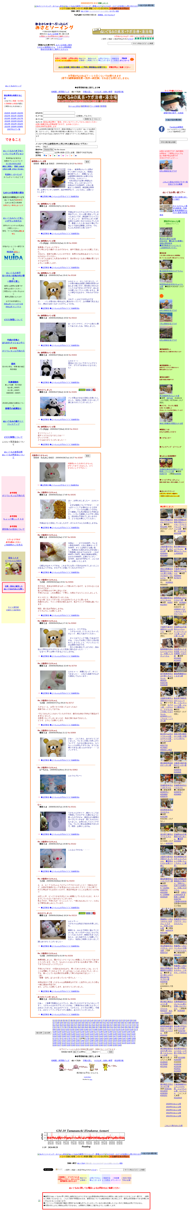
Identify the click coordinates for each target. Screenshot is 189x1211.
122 (72, 1032)
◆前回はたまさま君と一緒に (166, 863)
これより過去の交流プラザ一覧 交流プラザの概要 (175, 183)
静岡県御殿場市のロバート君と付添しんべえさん (166, 1029)
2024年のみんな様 (173, 1107)
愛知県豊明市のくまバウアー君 (166, 880)
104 (76, 1029)
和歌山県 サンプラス (13, 307)
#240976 (177, 770)
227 (59, 1045)
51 (54, 1025)
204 (119, 1041)
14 (92, 1020)
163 (96, 1036)
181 (96, 1038)
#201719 (164, 745)
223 (123, 1043)
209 (59, 1043)
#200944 (177, 576)
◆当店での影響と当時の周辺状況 (171, 242)
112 (113, 1029)
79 (69, 1027)
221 (114, 1043)
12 (84, 1020)
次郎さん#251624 (180, 893)
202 (110, 1041)
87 (97, 1027)
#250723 (164, 953)
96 (130, 1027)
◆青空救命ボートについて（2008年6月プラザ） (170, 246)
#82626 (163, 680)
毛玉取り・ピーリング (13, 174)
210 (63, 1043)
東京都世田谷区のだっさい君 (166, 764)
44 (115, 1023)
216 (91, 1043)
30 (65, 1023)
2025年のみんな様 (173, 1104)
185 (115, 1038)
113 (117, 1029)
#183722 (164, 890)
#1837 (170, 602)
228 (63, 1045)
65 (104, 1025)
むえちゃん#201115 (166, 1008)
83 (83, 1027)
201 (105, 1041)
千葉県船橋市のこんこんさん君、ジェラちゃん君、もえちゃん (180, 1088)
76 (58, 1027)
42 (108, 1023)
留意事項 (84, 106)
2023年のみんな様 (173, 1110)
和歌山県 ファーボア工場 (13, 304)
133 (123, 1032)
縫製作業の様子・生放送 (173, 113)
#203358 (164, 892)
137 (59, 1034)
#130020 (164, 1062)
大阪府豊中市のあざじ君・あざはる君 (166, 549)
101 (62, 1029)
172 (54, 1038)
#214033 (164, 1091)
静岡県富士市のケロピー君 (180, 599)
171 (133, 1036)
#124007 (177, 660)
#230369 (181, 1011)
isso (91, 1079)
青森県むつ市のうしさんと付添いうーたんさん (180, 948)
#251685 (164, 933)
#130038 (177, 1064)
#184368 (177, 1060)
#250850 (164, 794)
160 (82, 1036)
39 (97, 1023)
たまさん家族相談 (64, 47)
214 (82, 1043)
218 (100, 1043)
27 (54, 1023)
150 (119, 1034)
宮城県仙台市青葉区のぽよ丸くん (180, 836)
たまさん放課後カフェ (46, 47)
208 (54, 1043)
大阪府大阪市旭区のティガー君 (180, 764)
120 (63, 1032)
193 (68, 1041)
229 (68, 1045)
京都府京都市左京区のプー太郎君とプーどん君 (171, 470)
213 (77, 1043)
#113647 (163, 605)
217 (96, 1043)
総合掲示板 (119, 92)
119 (59, 1032)
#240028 (164, 897)
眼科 (13, 364)
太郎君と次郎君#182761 (179, 897)
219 (105, 1043)
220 (110, 1043)
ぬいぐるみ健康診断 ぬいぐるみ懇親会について (13, 455)
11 (81, 1020)
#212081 (164, 527)
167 (114, 1036)
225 (133, 1043)
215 (86, 1043)
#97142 (170, 398)
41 (104, 1023)
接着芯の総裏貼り (13, 408)
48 (130, 1023)
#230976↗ (164, 792)
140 (73, 1034)
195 (77, 1041)
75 (54, 1027)
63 (97, 1025)
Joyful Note (87, 1077)
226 (54, 1045)
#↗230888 (164, 895)
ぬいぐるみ (84, 11)
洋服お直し (87, 92)
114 (122, 1029)
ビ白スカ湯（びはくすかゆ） (13, 169)
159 (77, 1036)
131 (114, 1032)
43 (112, 1023)
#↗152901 (164, 888)
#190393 (164, 1093)
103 (72, 1029)
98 (137, 1027)
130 (109, 1032)
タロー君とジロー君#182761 (166, 975)
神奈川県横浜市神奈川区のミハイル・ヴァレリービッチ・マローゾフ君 (180, 524)
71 (126, 1025)
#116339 (163, 1035)
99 (54, 1029)
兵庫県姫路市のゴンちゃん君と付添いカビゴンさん (180, 1005)
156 (63, 1036)
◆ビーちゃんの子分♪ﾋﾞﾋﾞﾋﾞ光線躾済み (64, 196)
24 (128, 1020)
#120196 (177, 1066)
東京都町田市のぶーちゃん (180, 548)
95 (126, 1027)
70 (122, 1025)
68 (115, 1025)
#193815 (169, 582)
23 (124, 1020)
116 (131, 1029)
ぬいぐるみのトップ (13, 86)
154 (54, 1036)
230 (73, 1045)
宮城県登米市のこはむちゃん (166, 786)
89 (104, 1027)
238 (110, 1045)
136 (54, 1034)
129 (105, 1032)
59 (83, 1025)
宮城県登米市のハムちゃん (180, 786)
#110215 (183, 1033)
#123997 (164, 886)
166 (110, 1036)
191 (59, 1041)
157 (68, 1036)
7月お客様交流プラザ (168, 324)
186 (119, 1038)
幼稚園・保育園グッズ (60, 92)
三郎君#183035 (180, 901)
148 (110, 1034)
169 (124, 1036)
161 (87, 1036)
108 (95, 1029)
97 (133, 1027)
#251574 (169, 930)
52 (58, 1025)
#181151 (163, 1095)
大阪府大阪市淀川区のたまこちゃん (166, 859)
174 (63, 1038)
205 (124, 1041)
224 (128, 1043)
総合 (117, 11)
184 (110, 1038)
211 (68, 1043)
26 (135, 1020)
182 (101, 1038)
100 (58, 1029)
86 (94, 1027)
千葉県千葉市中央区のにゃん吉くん (166, 629)
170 (128, 1036)
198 (91, 1041)
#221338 (177, 533)
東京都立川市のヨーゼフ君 (166, 1085)
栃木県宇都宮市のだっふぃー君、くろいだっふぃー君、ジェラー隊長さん (180, 702)
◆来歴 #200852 (178, 840)
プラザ (60, 38)
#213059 (177, 658)
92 (115, 1027)
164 (100, 1036)
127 (96, 1032)
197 (87, 1041)
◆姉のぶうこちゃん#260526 (180, 551)
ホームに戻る (74, 106)
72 (130, 1025)
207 (133, 1041)
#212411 (163, 1066)
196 (82, 1041)
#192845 (177, 772)
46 (122, 1023)
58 (79, 1025)
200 (100, 1041)
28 (58, 1023)
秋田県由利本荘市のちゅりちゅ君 (171, 285)
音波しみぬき (19, 166)
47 (126, 1023)
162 (91, 1036)
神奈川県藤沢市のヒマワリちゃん (166, 522)
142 (82, 1034)
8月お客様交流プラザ (168, 171)
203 (114, 1041)
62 (94, 1025)
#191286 (164, 817)
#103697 (177, 1071)
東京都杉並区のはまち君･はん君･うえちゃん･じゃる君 (166, 1051)
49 (133, 1023)
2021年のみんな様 (173, 1116)
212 (73, 1043)
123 (77, 1032)
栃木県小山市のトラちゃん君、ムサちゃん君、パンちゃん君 (166, 737)
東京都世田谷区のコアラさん (171, 271)
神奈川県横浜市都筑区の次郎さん (166, 970)
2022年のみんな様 (173, 1113)
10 (77, 1020)
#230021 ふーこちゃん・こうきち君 (166, 718)
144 (91, 1034)
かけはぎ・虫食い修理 (103, 92)
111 (108, 1029)
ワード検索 (94, 106)
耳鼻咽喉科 (13, 382)
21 (117, 1020)
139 (68, 1034)
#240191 (168, 1089)
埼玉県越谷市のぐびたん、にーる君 (166, 948)
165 (105, 1036)
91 (112, 1027)
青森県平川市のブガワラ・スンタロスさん (180, 921)
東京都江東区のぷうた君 (166, 1003)
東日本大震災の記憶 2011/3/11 (168, 240)
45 (119, 1023)
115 (126, 1029)
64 (101, 1025)
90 (108, 1027)
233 (87, 1045)
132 (119, 1032)
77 (61, 1027)
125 (86, 1032)
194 (73, 1041)
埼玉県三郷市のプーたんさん (166, 835)
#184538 (164, 685)
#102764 (181, 1031)
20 (113, 1020)
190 (54, 1041)
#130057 (183, 602)
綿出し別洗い (8, 166)
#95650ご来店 (166, 750)
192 (63, 1041)
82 (79, 1027)
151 (124, 1034)
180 (91, 1038)
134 (128, 1032)
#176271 (177, 578)
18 (106, 1020)
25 (131, 1020)
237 (105, 1045)
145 (96, 1034)
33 (76, 1023)
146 (100, 1034)
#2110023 (178, 1098)
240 (119, 1045)
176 (73, 1038)
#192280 (169, 843)
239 (114, 1045)
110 (104, 1029)
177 (77, 1038)
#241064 (164, 556)
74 (137, 1025)
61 (90, 1025)
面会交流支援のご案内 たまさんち (54, 49)
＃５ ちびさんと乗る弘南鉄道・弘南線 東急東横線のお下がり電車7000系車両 (173, 210)
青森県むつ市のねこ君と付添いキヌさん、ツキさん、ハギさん (180, 969)
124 (82, 1032)
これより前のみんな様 (174, 1126)
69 (119, 1025)
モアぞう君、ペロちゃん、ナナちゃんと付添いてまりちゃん (166, 709)
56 (72, 1025)
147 (105, 1034)
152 (128, 1034)
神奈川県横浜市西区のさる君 (171, 423)
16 (99, 1020)
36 (86, 1023)
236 (100, 1045)
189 (133, 1038)
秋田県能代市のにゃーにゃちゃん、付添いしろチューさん (166, 652)
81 (76, 1027)
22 (120, 1020)
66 (108, 1025)
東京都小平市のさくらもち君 (180, 1027)
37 (90, 1023)
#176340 (164, 1064)
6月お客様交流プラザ (168, 340)
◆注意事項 (44, 196)
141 (77, 1034)
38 (94, 1023)
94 (122, 1027)
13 (88, 1020)
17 (102, 1020)
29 (61, 1023)
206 (128, 1041)
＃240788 (182, 531)
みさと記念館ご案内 (64, 45)
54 (65, 1025)
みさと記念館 (53, 34)
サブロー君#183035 (164, 980)
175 (68, 1038)
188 (128, 1038)
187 (124, 1038)
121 (68, 1032)
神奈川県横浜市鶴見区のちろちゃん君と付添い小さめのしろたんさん (166, 573)
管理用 (103, 106)
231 (77, 1045)
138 (63, 1034)
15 (95, 1020)
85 (90, 1027)
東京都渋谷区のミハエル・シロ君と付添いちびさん (180, 1051)
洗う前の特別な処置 (13, 164)
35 (83, 1023)
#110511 (177, 1069)
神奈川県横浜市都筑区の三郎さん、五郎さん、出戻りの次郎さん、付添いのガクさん (180, 884)
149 (114, 1034)
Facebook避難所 (176, 127)
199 (96, 1041)
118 (54, 1032)
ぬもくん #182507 (166, 1012)
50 (137, 1023)
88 (101, 1027)
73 (133, 1025)
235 (96, 1045)
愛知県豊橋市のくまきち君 (180, 675)
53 (61, 1025)
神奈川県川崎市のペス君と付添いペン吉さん (180, 736)
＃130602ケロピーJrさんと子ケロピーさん (180, 610)
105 (81, 1029)
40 (101, 1023)
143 (87, 1034)
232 (82, 1045)
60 (86, 1025)
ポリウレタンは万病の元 (13, 351)
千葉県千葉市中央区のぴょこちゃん (180, 571)
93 (119, 1027)
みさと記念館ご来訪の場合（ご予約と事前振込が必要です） (82, 67)
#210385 (181, 1057)
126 (91, 1032)
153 (133, 1034)
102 (67, 1029)
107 (90, 1029)
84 (86, 1027)
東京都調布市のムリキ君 (169, 396)
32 (72, 1023)
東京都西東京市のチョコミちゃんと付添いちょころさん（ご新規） (180, 861)
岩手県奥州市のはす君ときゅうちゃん (166, 676)
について (13, 320)
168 (119, 1036)
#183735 (164, 683)
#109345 (177, 474)
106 (86, 1029)
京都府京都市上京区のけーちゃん (166, 700)
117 (135, 1029)
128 (100, 1032)
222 (119, 1043)
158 (73, 1036)
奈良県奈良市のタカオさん (166, 811)
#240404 (164, 553)
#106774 (163, 474)
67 (112, 1025)
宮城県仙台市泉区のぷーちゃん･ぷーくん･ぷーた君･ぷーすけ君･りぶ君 (180, 631)
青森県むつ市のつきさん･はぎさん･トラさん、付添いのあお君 (166, 923)
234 (91, 1045)
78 (65, 1027)
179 (87, 1038)
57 (76, 1025)
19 (110, 1020)
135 (133, 1032)
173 (59, 1038)
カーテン (112, 11)
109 (99, 1029)
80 (72, 1027)
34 (79, 1023)
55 (69, 1025)
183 (105, 1038)
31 (69, 1023)
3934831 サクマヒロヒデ (106, 15)
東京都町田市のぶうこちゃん (166, 599)
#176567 (164, 747)
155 (59, 1036)
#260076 (164, 796)
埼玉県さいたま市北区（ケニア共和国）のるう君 (180, 652)
